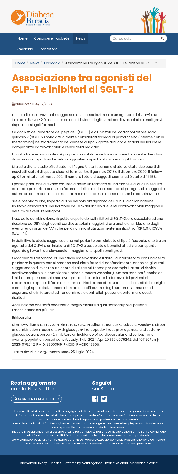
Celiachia (25, 49)
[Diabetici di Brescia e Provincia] (48, 18)
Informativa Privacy (33, 463)
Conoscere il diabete (51, 38)
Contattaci (49, 49)
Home (22, 38)
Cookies (55, 463)
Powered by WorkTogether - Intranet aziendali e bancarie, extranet (111, 463)
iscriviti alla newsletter (37, 399)
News (80, 38)
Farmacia (52, 63)
